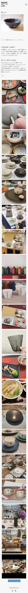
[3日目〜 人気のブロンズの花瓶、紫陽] (14, 516)
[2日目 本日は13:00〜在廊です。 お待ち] (14, 217)
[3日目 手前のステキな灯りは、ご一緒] (14, 192)
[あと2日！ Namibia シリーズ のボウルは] (14, 167)
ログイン (15, 39)
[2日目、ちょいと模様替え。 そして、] (14, 541)
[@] (5, 76)
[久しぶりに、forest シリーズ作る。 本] (14, 342)
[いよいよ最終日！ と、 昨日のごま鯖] (14, 416)
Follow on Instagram (15, 580)
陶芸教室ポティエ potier (4, 4)
